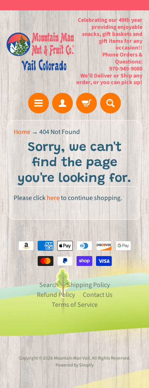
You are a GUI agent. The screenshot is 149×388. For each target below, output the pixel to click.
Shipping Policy (88, 284)
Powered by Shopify (74, 365)
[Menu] (38, 103)
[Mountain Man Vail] (40, 52)
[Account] (62, 103)
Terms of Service (75, 304)
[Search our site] (110, 103)
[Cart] (86, 103)
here (53, 197)
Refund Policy (56, 294)
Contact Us (98, 294)
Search (49, 284)
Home (22, 131)
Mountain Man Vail (72, 358)
